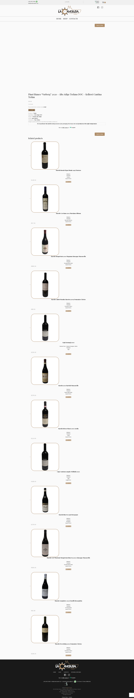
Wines (38, 120)
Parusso (68, 177)
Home (58, 19)
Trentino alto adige (37, 116)
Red (35, 120)
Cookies (70, 697)
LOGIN (67, 2)
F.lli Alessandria (68, 607)
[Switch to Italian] (97, 2)
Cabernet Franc (62, 346)
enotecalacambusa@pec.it (67, 681)
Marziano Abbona (68, 220)
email (45, 107)
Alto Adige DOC (38, 115)
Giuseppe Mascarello (68, 263)
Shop (65, 19)
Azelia (68, 435)
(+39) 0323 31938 (31, 1)
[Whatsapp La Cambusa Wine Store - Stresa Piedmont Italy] (37, 1)
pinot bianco (35, 118)
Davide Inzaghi (69, 687)
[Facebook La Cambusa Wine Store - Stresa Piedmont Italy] (98, 7)
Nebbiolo (68, 174)
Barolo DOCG (68, 178)
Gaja (68, 349)
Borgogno (68, 521)
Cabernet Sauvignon (70, 346)
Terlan (34, 113)
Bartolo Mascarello (68, 392)
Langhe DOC (68, 480)
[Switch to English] (97, 1)
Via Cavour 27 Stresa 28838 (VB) (84, 681)
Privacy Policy (65, 697)
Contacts (73, 19)
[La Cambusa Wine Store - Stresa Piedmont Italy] (69, 10)
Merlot (76, 346)
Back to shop (99, 25)
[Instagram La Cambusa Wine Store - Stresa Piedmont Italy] (102, 7)
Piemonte (68, 175)
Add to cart (31, 110)
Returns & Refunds (76, 672)
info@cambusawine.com (33, 3)
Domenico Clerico (68, 306)
